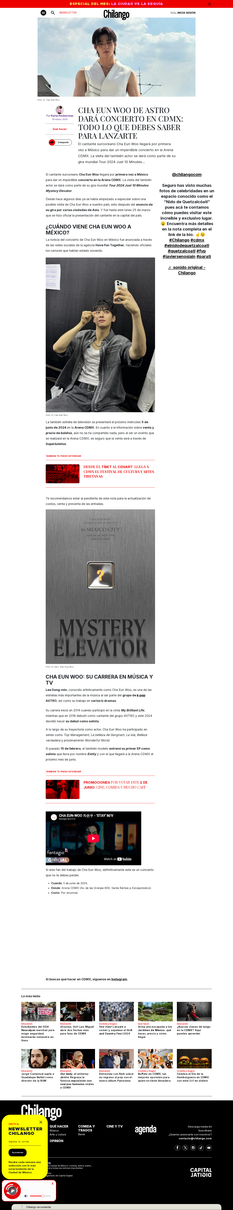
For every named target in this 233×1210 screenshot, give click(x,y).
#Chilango (179, 240)
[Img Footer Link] (146, 1130)
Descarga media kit (200, 1126)
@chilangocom (187, 174)
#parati (203, 256)
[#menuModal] (43, 13)
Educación (26, 1024)
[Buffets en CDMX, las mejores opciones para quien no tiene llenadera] (155, 1058)
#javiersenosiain (179, 256)
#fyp (201, 250)
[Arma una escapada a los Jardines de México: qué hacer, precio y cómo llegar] (155, 1011)
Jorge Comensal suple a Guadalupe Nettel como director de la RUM (37, 1077)
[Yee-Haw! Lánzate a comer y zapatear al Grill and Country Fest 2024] (116, 1011)
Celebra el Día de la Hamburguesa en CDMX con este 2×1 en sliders (193, 1077)
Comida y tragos (108, 1024)
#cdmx (197, 240)
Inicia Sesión (186, 12)
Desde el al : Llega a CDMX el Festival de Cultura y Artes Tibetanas (119, 471)
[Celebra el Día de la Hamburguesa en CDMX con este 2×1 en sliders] (194, 1058)
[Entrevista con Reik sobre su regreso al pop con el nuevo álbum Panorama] (116, 1058)
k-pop (141, 695)
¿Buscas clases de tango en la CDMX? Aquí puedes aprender (194, 1030)
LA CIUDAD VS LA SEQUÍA (137, 4)
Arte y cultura (58, 1134)
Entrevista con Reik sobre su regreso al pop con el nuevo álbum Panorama (116, 1077)
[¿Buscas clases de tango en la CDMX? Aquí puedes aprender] (194, 1011)
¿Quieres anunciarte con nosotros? (190, 1134)
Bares (81, 1134)
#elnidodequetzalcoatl (186, 245)
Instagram (119, 979)
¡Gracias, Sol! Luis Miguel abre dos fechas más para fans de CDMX (77, 1030)
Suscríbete (205, 1130)
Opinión (56, 1141)
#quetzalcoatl (181, 250)
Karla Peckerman (62, 115)
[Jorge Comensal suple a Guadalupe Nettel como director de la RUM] (38, 1058)
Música (54, 1130)
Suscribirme (17, 1152)
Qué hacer (60, 129)
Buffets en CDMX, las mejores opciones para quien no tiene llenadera (154, 1077)
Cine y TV (114, 1126)
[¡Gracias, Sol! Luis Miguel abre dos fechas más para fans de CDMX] (77, 1011)
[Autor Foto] (60, 110)
